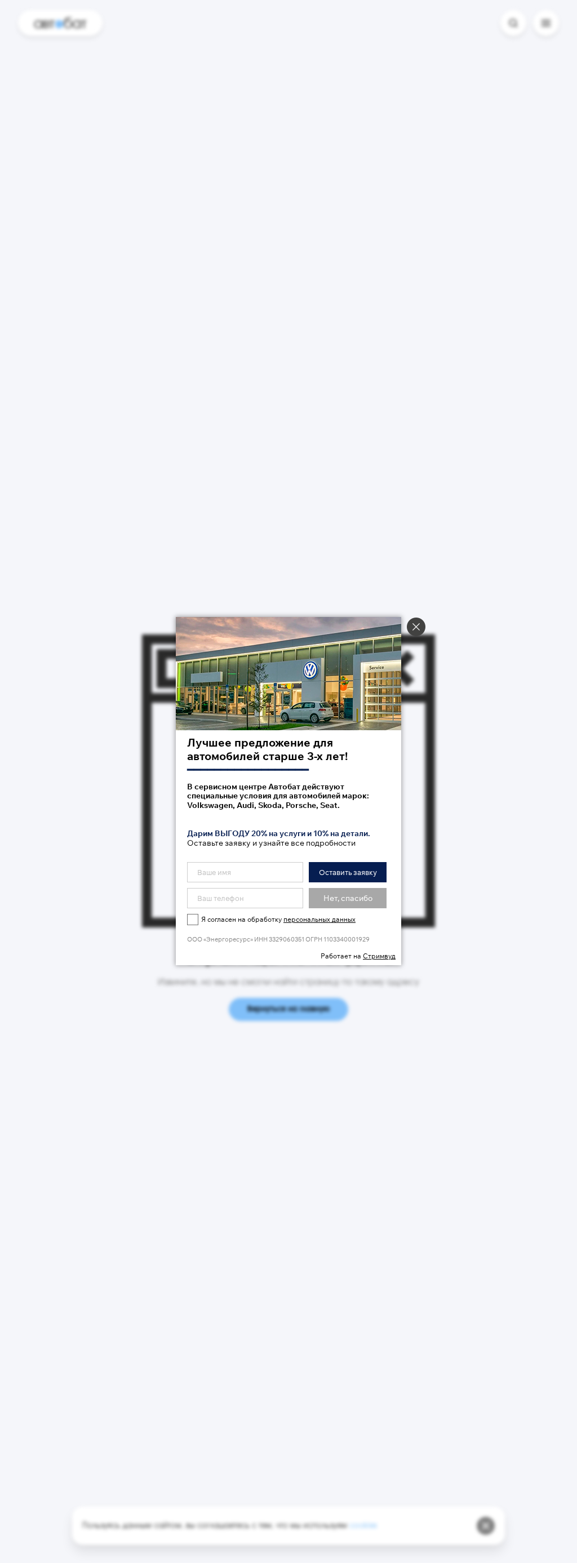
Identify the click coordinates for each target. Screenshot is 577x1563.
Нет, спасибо (347, 898)
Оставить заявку (348, 872)
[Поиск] (513, 23)
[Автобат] (60, 23)
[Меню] (546, 23)
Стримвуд (379, 956)
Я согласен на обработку (278, 919)
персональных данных (319, 919)
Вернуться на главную (288, 1009)
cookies (363, 1526)
